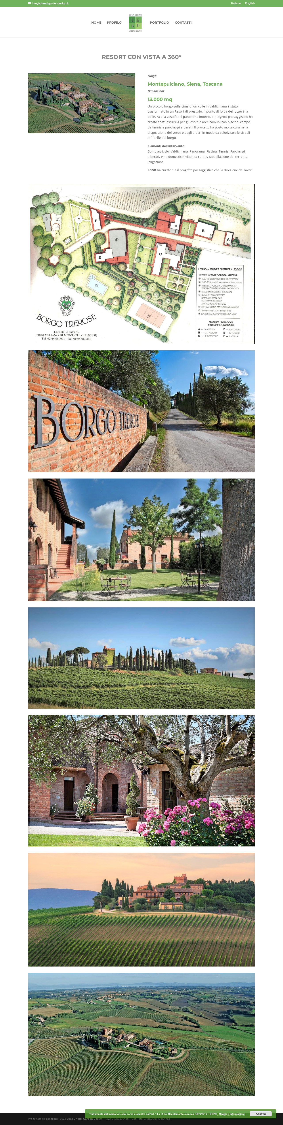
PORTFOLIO (159, 22)
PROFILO (114, 22)
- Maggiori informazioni (231, 1114)
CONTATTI (183, 22)
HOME (96, 22)
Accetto (261, 1114)
